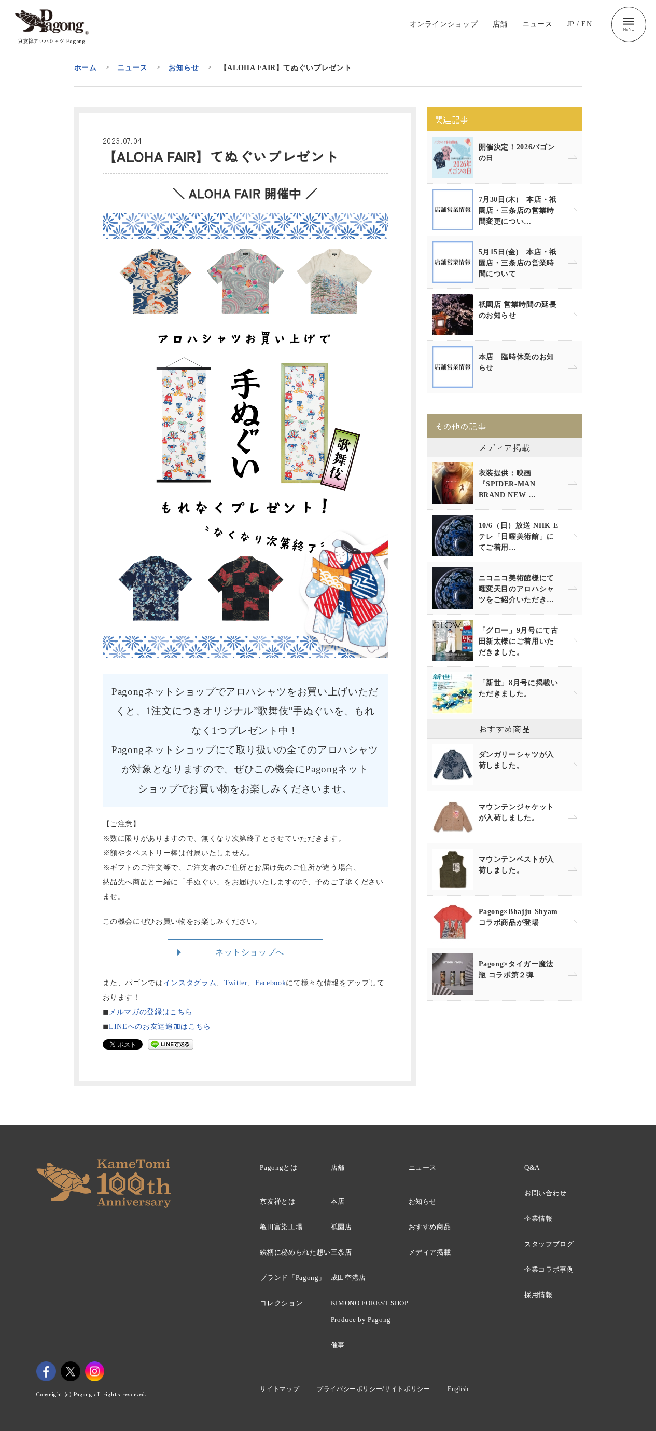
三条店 (341, 1252)
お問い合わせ (545, 1193)
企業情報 (538, 1218)
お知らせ (184, 68)
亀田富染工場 (281, 1227)
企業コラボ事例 (549, 1269)
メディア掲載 (430, 1252)
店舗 (500, 24)
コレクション (281, 1303)
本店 (338, 1201)
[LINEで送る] (170, 1044)
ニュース (537, 24)
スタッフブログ (549, 1244)
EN (586, 24)
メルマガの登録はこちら (150, 1012)
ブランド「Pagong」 (293, 1278)
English (458, 1389)
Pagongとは (278, 1167)
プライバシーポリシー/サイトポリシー (373, 1389)
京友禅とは (277, 1201)
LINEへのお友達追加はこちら (160, 1026)
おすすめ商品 (430, 1227)
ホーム (85, 68)
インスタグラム (190, 983)
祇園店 (341, 1227)
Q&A (532, 1167)
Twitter (236, 983)
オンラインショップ (444, 24)
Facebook (270, 983)
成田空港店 (348, 1278)
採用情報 (538, 1295)
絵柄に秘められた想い (295, 1252)
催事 (338, 1345)
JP (570, 24)
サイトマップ (279, 1389)
